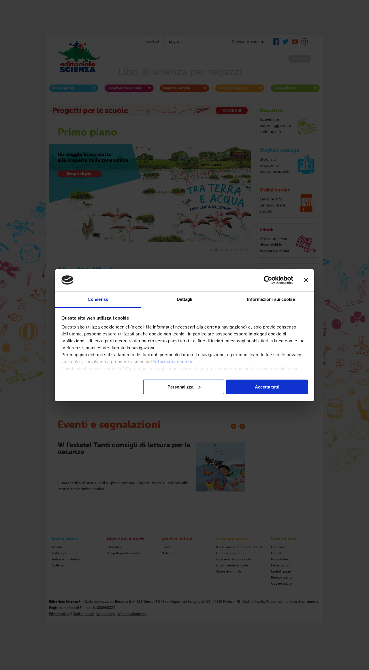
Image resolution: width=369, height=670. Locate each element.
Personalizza (180, 386)
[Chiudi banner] (306, 280)
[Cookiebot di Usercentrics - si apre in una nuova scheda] (268, 280)
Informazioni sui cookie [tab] (271, 298)
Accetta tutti (267, 386)
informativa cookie (173, 361)
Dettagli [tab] (185, 298)
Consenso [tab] (98, 298)
